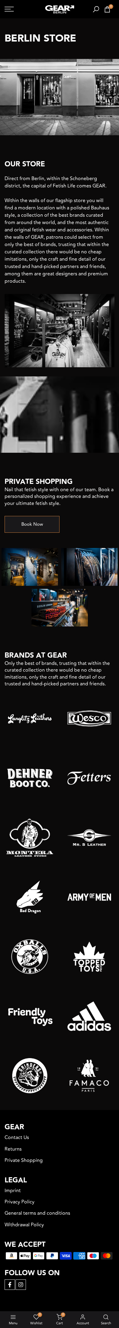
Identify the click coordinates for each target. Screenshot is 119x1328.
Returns (13, 1149)
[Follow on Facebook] (10, 1284)
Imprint (13, 1190)
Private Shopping (24, 1160)
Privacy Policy (19, 1202)
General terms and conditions (37, 1213)
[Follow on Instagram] (21, 1284)
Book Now (32, 524)
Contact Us (17, 1137)
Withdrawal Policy (24, 1224)
